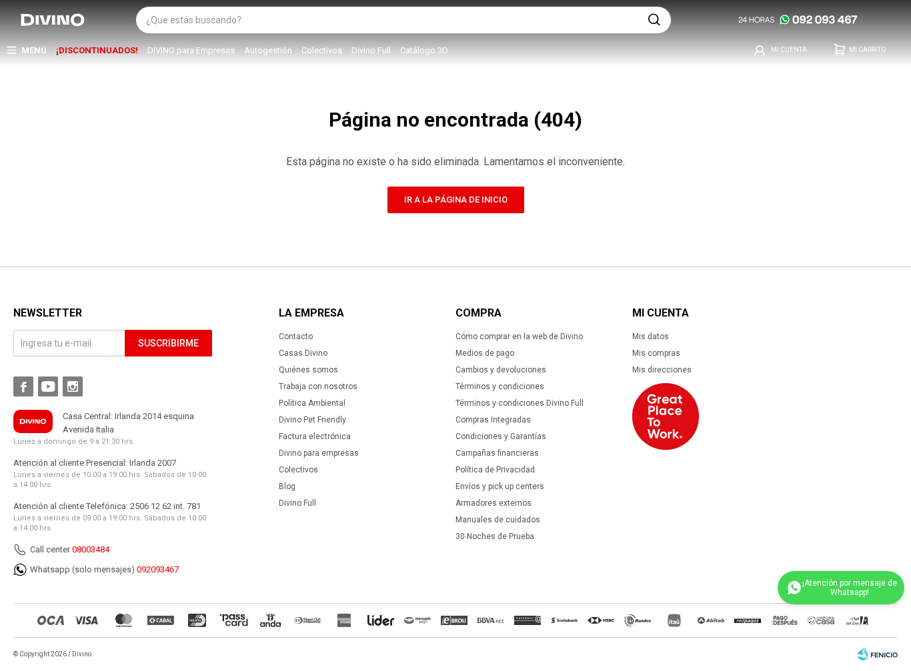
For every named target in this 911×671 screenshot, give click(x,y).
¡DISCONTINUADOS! (97, 50)
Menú (34, 50)
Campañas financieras (497, 453)
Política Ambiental (312, 403)
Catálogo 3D (424, 50)
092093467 (158, 569)
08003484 (90, 549)
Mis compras (656, 353)
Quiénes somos (308, 369)
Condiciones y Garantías (500, 436)
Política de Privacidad (495, 469)
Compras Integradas (493, 419)
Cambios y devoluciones (500, 369)
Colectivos (321, 50)
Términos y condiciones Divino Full (519, 403)
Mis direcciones (662, 369)
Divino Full (371, 50)
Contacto (296, 336)
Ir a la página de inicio (456, 200)
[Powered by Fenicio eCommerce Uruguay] (878, 654)
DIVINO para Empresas (191, 50)
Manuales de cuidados (497, 519)
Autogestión (268, 50)
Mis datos (650, 336)
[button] (654, 20)
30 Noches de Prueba (494, 536)
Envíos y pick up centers (499, 486)
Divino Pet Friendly (312, 419)
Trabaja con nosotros (318, 386)
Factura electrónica (315, 436)
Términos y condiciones (499, 386)
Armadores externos (493, 503)
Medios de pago (484, 353)
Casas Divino (303, 353)
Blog (287, 486)
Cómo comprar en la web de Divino (519, 336)
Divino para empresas (319, 453)
